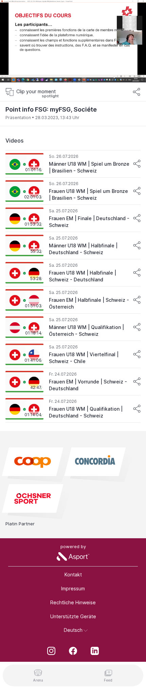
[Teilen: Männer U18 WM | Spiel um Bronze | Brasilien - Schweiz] (137, 164)
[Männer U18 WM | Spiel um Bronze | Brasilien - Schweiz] (73, 164)
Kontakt (73, 574)
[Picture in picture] (120, 72)
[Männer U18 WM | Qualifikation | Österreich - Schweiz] (73, 327)
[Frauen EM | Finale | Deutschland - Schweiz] (73, 218)
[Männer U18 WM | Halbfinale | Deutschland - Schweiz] (73, 245)
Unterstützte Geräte (73, 616)
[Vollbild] (134, 72)
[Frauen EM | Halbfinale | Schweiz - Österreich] (73, 300)
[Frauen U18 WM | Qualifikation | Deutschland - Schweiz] (73, 409)
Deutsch (73, 630)
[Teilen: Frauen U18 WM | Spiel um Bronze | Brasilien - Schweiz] (137, 191)
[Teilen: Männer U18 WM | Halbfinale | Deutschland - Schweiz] (137, 245)
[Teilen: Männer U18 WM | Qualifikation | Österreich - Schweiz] (137, 327)
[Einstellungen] (134, 9)
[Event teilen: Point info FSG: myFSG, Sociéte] (136, 92)
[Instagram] (51, 651)
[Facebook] (73, 651)
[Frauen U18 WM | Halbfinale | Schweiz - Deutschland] (73, 272)
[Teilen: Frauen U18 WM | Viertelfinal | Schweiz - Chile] (137, 354)
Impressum (73, 588)
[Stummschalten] (12, 72)
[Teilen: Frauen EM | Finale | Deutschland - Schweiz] (137, 218)
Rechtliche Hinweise (73, 602)
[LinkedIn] (95, 651)
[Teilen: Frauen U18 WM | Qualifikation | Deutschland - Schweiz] (137, 409)
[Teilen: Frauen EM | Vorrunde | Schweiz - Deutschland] (137, 381)
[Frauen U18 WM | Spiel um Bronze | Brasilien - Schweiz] (73, 191)
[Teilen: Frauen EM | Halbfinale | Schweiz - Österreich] (137, 300)
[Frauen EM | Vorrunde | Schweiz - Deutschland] (73, 381)
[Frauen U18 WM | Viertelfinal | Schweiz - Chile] (73, 354)
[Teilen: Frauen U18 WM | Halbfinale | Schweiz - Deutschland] (137, 272)
